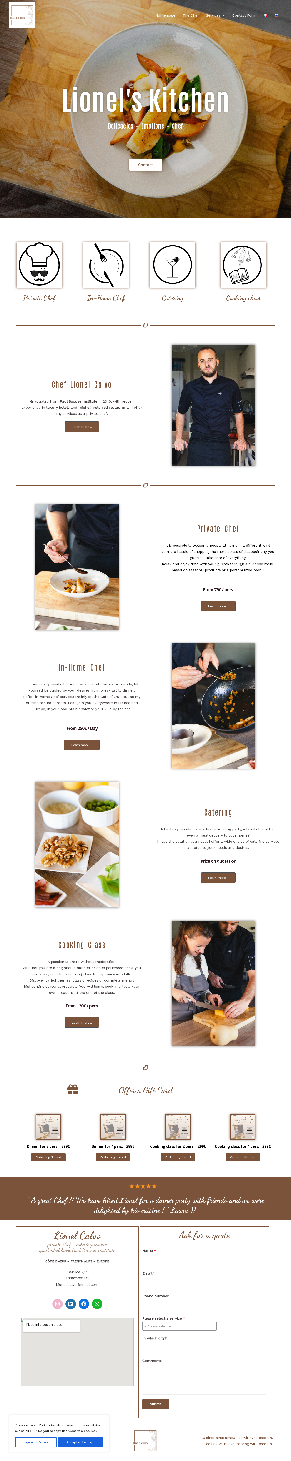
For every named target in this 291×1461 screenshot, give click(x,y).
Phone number (157, 1296)
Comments (152, 1360)
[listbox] (179, 1326)
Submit (155, 1404)
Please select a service (163, 1318)
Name (149, 1250)
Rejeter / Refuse (35, 1442)
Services (213, 15)
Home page (165, 15)
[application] (223, 15)
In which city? (154, 1338)
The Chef (191, 15)
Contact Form (244, 15)
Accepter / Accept (81, 1442)
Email (148, 1273)
